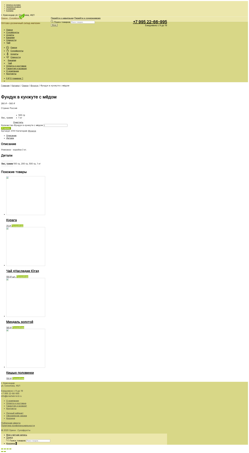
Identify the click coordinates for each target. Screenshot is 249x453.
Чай (8, 42)
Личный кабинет (14, 413)
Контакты (9, 11)
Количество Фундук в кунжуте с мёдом (22, 125)
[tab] (86, 135)
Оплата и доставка (13, 5)
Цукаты (10, 35)
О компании (10, 9)
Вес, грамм (7, 117)
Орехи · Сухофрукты (11, 18)
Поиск (9, 437)
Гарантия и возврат (13, 7)
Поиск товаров (62, 22)
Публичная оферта (10, 423)
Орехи (9, 29)
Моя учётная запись (16, 435)
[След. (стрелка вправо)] (5, 451)
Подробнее (17, 225)
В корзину (6, 128)
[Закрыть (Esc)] (2, 448)
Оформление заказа (16, 415)
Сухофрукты (12, 32)
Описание (11, 135)
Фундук (34, 85)
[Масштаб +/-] (10, 448)
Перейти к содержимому (87, 18)
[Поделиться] (5, 448)
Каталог (16, 85)
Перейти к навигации (62, 18)
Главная (5, 85)
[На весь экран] (7, 448)
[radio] (21, 115)
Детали (10, 138)
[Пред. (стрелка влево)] (2, 451)
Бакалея (10, 37)
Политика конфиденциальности (18, 425)
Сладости (11, 40)
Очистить (18, 122)
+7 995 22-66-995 (150, 21)
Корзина (10, 418)
